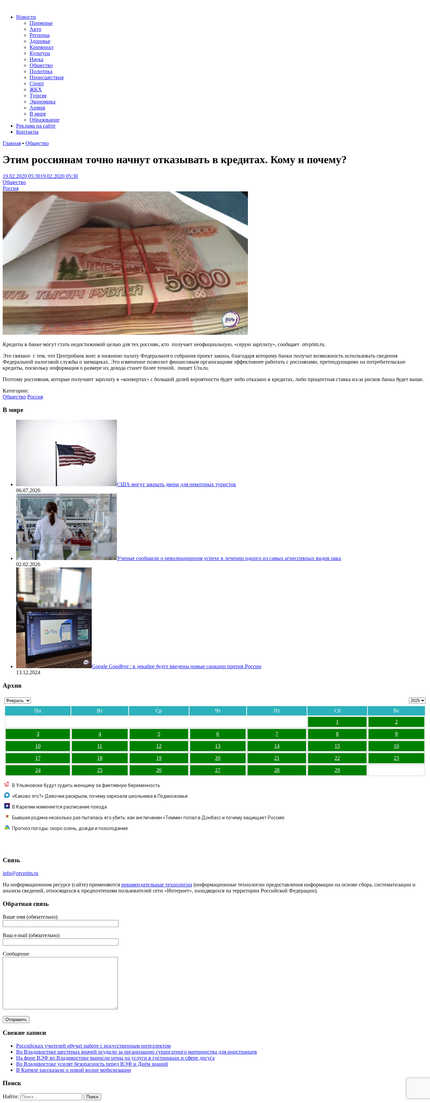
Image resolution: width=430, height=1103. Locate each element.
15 (337, 746)
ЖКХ (36, 89)
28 (277, 770)
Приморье (41, 23)
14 (277, 746)
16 (396, 746)
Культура (40, 53)
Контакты (27, 132)
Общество (41, 65)
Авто (35, 29)
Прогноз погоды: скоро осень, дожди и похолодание (70, 828)
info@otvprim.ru (20, 873)
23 (396, 758)
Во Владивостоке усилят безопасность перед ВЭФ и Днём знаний (92, 1064)
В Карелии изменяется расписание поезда (59, 807)
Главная (12, 143)
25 (99, 770)
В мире (38, 114)
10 (38, 746)
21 (277, 758)
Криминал (41, 47)
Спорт (37, 83)
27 (217, 770)
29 (337, 770)
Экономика (42, 101)
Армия (37, 107)
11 (99, 746)
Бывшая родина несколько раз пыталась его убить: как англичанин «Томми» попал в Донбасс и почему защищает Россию (148, 817)
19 (159, 758)
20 (217, 758)
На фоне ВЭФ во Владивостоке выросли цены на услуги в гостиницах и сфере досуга (115, 1058)
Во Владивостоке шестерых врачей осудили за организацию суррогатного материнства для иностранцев (136, 1052)
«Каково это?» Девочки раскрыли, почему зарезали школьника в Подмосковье (100, 796)
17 (38, 758)
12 (159, 746)
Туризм (38, 95)
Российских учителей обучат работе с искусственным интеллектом (93, 1046)
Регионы (40, 35)
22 (337, 758)
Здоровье (40, 41)
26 (159, 770)
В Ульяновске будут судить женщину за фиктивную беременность (86, 785)
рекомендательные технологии (156, 884)
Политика (41, 71)
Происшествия (46, 77)
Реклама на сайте (35, 126)
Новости (26, 17)
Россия (10, 188)
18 (99, 758)
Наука (36, 59)
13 (217, 746)
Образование (44, 120)
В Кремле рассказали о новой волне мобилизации (73, 1070)
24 (38, 770)
